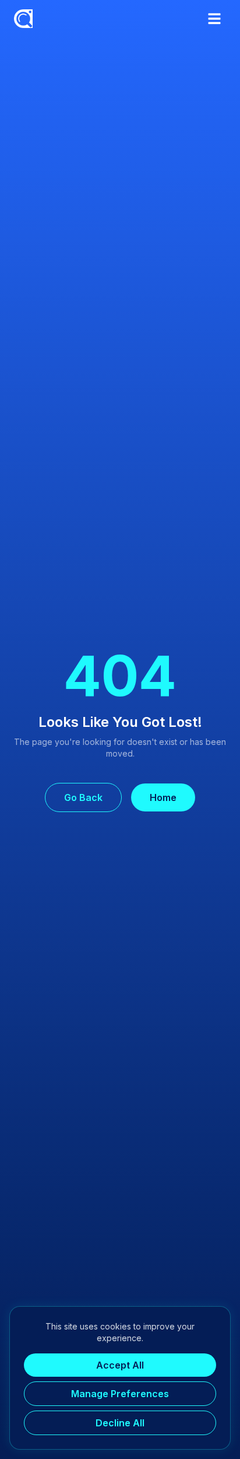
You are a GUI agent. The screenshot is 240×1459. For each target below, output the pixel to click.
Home (163, 797)
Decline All (120, 1423)
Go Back (83, 797)
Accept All (120, 1365)
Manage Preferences (120, 1393)
